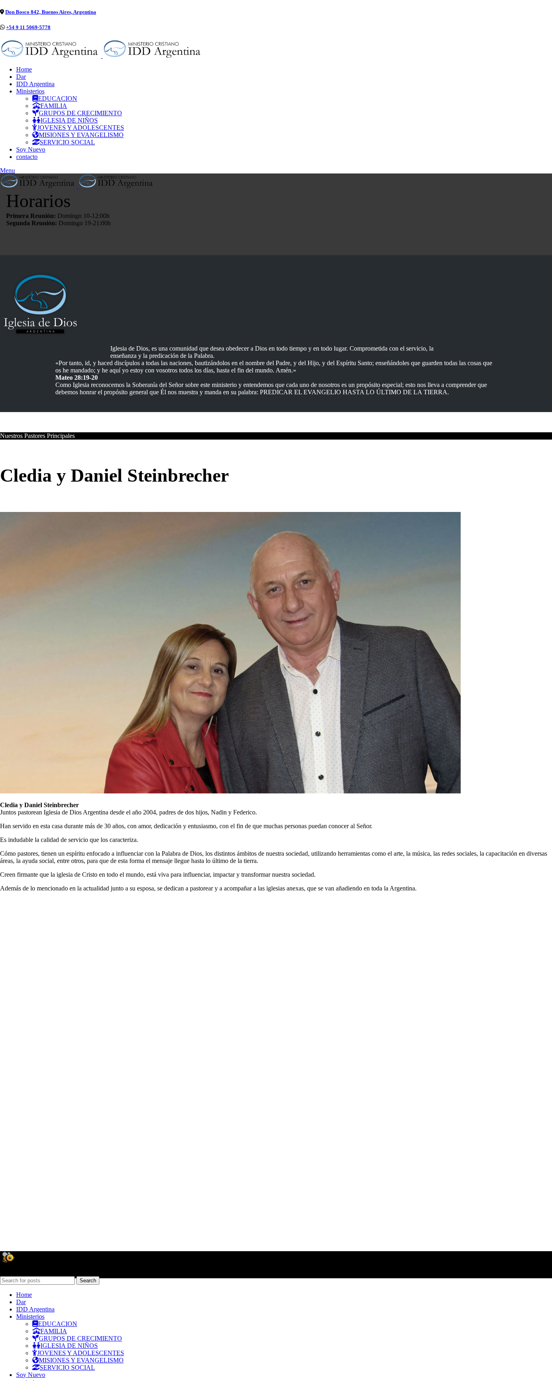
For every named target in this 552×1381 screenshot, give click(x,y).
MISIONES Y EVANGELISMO (81, 134)
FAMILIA (53, 105)
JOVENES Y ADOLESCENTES (80, 127)
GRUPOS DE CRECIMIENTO (80, 113)
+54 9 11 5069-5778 (28, 27)
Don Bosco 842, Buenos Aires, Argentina (50, 12)
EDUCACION (57, 98)
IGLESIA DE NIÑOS (69, 120)
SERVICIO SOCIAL (67, 142)
